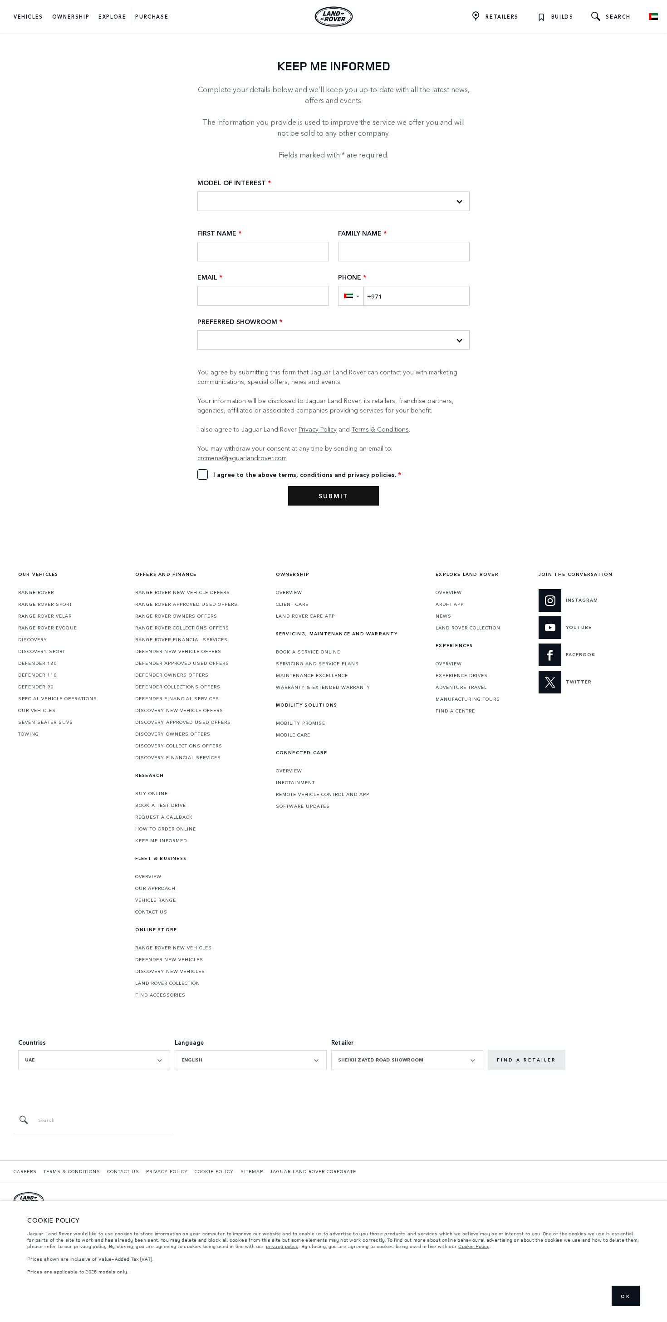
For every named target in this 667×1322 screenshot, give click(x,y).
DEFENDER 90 (36, 686)
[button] (350, 295)
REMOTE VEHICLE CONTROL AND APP (322, 794)
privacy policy (282, 1246)
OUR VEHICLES (37, 710)
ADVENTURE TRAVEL (461, 687)
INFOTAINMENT (295, 782)
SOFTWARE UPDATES (303, 806)
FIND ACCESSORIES (160, 995)
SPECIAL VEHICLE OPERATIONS (57, 698)
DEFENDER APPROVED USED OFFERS (182, 663)
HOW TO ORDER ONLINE (165, 829)
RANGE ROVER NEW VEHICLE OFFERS (182, 592)
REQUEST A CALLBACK (164, 817)
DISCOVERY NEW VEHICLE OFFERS (179, 710)
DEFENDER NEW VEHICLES (169, 959)
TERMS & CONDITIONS (72, 1171)
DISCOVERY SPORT (41, 651)
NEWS (443, 616)
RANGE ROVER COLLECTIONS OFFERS (182, 627)
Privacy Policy (318, 428)
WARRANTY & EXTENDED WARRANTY (323, 687)
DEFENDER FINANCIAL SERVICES (177, 698)
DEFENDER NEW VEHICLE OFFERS (178, 651)
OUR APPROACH (155, 888)
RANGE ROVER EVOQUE (47, 627)
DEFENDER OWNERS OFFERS (172, 675)
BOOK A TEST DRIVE (160, 805)
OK (626, 1296)
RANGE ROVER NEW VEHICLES (173, 947)
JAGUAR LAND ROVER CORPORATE (313, 1171)
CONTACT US (151, 912)
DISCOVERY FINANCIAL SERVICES (178, 757)
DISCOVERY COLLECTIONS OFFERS (178, 745)
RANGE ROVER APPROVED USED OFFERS (186, 604)
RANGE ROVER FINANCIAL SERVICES (181, 639)
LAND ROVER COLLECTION (167, 983)
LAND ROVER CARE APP (305, 616)
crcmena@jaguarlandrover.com (242, 457)
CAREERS (25, 1171)
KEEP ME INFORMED (161, 840)
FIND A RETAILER (526, 1060)
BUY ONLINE (151, 793)
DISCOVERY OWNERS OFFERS (173, 734)
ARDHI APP (450, 604)
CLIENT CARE (292, 604)
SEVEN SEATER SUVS (45, 722)
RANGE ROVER (36, 592)
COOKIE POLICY (214, 1171)
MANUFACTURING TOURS (468, 699)
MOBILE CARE (293, 735)
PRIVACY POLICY (167, 1171)
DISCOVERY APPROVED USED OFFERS (183, 722)
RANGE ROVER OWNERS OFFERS (176, 616)
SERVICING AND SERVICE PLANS (317, 663)
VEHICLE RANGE (155, 900)
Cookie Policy (474, 1246)
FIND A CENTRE (455, 711)
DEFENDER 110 (37, 675)
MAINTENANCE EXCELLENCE (312, 675)
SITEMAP (251, 1171)
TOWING (28, 734)
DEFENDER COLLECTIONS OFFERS (178, 686)
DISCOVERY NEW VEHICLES (170, 971)
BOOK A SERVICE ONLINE (308, 652)
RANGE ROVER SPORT (45, 604)
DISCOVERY (32, 639)
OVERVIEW (148, 876)
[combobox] (94, 1060)
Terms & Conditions (380, 428)
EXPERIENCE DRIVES (462, 675)
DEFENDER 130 (37, 663)
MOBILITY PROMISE (300, 723)
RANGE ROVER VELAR (45, 616)
